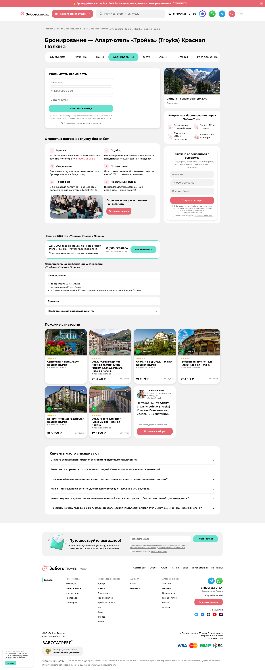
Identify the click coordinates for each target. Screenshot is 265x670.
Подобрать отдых (192, 200)
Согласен (10, 663)
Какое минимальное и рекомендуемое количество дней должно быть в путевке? (132, 488)
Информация (200, 567)
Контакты (217, 567)
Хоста (101, 621)
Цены (100, 56)
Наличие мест (143, 249)
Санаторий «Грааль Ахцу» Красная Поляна (63, 363)
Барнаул (166, 588)
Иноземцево (72, 593)
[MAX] (202, 13)
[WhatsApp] (212, 13)
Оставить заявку (119, 211)
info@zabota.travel (213, 595)
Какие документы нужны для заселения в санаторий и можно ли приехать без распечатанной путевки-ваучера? (132, 498)
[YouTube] (215, 614)
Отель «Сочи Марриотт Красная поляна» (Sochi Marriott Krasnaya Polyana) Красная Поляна (107, 366)
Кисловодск (72, 598)
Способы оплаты (191, 660)
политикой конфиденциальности (96, 118)
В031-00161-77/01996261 (66, 652)
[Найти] (101, 13)
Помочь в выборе (154, 431)
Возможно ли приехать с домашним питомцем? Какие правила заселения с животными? (132, 469)
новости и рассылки (92, 123)
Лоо (100, 607)
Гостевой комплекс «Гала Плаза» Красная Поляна (196, 363)
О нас (175, 567)
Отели (153, 567)
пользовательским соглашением (65, 118)
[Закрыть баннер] (261, 3)
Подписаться (205, 538)
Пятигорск (71, 602)
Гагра (133, 583)
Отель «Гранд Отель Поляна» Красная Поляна (154, 363)
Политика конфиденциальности (84, 660)
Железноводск (73, 588)
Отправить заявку (81, 108)
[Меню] (241, 13)
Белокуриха (168, 593)
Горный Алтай (169, 598)
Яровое (166, 607)
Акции (163, 56)
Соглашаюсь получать (82, 123)
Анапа (101, 588)
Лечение (81, 56)
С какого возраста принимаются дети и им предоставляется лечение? (132, 459)
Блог (185, 567)
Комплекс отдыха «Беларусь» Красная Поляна (65, 420)
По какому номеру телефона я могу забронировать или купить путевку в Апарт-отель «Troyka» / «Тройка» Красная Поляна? (132, 507)
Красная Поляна (106, 602)
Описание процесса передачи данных (159, 660)
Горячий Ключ (105, 598)
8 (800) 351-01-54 (184, 13)
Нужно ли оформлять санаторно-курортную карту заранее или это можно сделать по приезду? (132, 479)
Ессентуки (71, 583)
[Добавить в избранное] (82, 334)
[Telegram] (222, 13)
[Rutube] (221, 614)
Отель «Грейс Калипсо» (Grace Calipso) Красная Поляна (106, 421)
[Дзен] (208, 614)
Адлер (101, 583)
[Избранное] (232, 13)
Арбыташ (167, 583)
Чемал (165, 602)
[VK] (202, 614)
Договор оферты (211, 660)
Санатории (139, 567)
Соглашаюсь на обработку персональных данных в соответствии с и (81, 117)
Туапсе (101, 617)
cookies (8, 659)
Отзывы (182, 56)
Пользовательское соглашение (119, 660)
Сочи (100, 612)
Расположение (207, 56)
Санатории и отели (73, 13)
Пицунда (135, 588)
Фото (146, 56)
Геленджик (104, 593)
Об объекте (57, 56)
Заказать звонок (209, 602)
